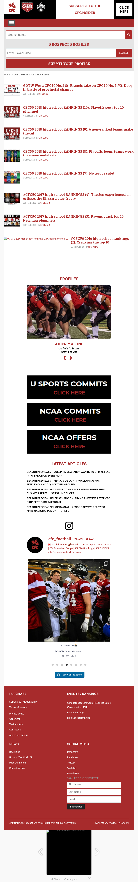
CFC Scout (44, 93)
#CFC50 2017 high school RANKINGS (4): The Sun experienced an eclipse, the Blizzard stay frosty (77, 196)
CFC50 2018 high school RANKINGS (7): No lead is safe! (68, 173)
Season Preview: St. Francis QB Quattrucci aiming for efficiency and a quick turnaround (63, 482)
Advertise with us (18, 735)
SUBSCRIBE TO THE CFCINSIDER (85, 9)
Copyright (14, 718)
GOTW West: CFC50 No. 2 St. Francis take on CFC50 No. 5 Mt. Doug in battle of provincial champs (77, 87)
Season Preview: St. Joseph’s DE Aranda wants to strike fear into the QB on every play (68, 473)
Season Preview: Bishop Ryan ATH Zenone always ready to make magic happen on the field (66, 508)
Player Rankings (75, 712)
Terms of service (18, 707)
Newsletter (73, 773)
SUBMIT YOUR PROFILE (69, 64)
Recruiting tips (17, 768)
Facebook (72, 757)
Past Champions (17, 762)
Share (57, 879)
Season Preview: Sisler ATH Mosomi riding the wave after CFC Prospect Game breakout (68, 500)
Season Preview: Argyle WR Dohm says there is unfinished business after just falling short (66, 491)
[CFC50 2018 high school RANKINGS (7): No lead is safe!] (12, 177)
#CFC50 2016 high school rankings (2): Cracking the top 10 (100, 240)
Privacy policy (16, 713)
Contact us (15, 729)
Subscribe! (76, 806)
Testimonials (16, 724)
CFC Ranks (45, 202)
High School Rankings (78, 717)
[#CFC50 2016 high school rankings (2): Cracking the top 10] (36, 238)
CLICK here (124, 9)
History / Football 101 (20, 757)
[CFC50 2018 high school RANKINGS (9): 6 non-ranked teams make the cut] (12, 133)
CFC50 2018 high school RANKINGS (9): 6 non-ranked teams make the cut (78, 131)
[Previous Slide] (40, 850)
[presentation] (64, 357)
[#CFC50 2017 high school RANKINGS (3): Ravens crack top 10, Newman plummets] (12, 220)
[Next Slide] (97, 850)
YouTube (71, 768)
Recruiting (14, 751)
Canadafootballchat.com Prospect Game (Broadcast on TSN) (89, 705)
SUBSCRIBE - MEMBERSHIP (23, 701)
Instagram (72, 751)
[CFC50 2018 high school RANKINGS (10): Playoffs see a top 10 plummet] (12, 111)
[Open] (69, 600)
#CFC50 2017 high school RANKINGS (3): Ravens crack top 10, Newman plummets (73, 218)
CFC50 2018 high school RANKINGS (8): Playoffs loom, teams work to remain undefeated (78, 153)
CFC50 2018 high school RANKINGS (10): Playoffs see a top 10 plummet (73, 109)
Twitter (71, 762)
